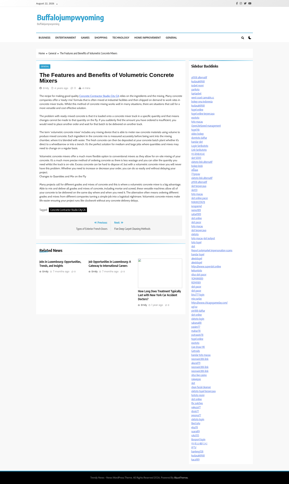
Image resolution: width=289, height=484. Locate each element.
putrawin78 (197, 335)
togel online (197, 109)
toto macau (197, 121)
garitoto (195, 89)
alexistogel (196, 258)
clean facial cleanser (201, 387)
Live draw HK (198, 347)
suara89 (195, 431)
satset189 (196, 214)
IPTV (193, 447)
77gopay (195, 174)
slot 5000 (196, 158)
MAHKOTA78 (198, 202)
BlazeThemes (181, 477)
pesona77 (196, 415)
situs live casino (199, 375)
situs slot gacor (198, 274)
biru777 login (197, 294)
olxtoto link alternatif (201, 162)
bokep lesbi (197, 166)
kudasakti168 (198, 81)
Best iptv (195, 423)
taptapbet (196, 93)
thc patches (197, 403)
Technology (120, 37)
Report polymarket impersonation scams (211, 250)
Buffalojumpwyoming (70, 17)
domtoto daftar (199, 137)
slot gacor (196, 222)
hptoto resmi (197, 395)
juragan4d (196, 206)
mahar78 (196, 330)
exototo (195, 117)
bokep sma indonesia (202, 101)
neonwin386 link (199, 359)
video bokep (197, 133)
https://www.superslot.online (206, 266)
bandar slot (197, 141)
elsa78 (194, 427)
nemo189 (196, 210)
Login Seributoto (199, 145)
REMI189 (196, 282)
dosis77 (195, 411)
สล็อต (194, 170)
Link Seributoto (199, 150)
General (171, 37)
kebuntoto (196, 270)
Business (44, 37)
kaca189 (195, 459)
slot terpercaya (198, 186)
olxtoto (195, 234)
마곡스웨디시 (199, 443)
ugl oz (194, 306)
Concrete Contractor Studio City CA (99, 96)
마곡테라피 (198, 154)
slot (193, 246)
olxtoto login (197, 318)
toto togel (196, 242)
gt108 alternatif (199, 77)
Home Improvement (147, 37)
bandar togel (197, 254)
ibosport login (198, 439)
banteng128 (197, 451)
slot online (196, 218)
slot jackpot (209, 238)
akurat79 (195, 363)
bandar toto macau (201, 355)
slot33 (194, 190)
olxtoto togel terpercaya (203, 391)
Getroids (195, 351)
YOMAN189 (197, 278)
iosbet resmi (197, 85)
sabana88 (196, 322)
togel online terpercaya (202, 113)
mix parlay (196, 298)
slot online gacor (199, 198)
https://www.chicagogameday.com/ (209, 302)
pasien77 (195, 326)
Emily (46, 88)
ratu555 (195, 435)
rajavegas (196, 379)
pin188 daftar (198, 310)
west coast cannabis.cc (202, 97)
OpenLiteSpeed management (206, 125)
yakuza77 (196, 407)
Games (85, 37)
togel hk (195, 129)
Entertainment (65, 37)
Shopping (100, 37)
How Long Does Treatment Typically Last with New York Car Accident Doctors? (159, 295)
